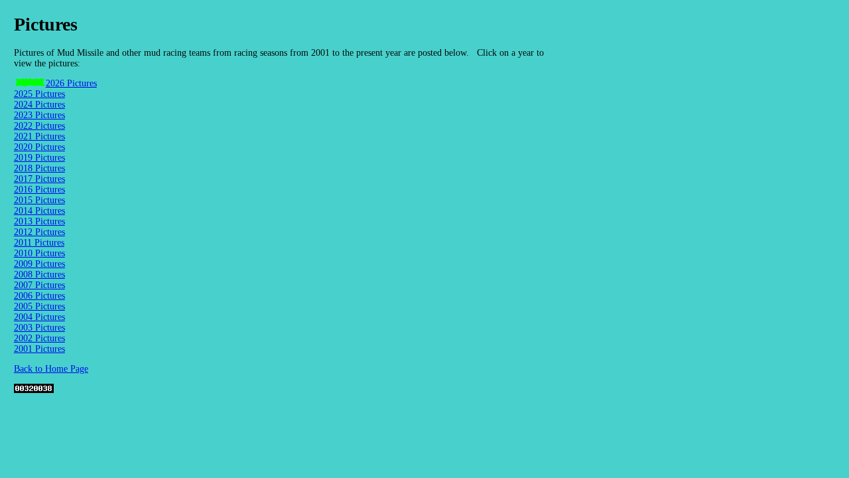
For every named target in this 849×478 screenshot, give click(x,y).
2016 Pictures (39, 190)
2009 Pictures (39, 264)
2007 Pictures (39, 285)
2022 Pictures (39, 126)
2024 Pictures (39, 105)
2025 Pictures (39, 94)
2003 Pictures (39, 328)
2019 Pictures (39, 158)
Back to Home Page (51, 369)
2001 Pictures (39, 349)
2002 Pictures (39, 338)
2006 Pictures (39, 296)
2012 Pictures (39, 232)
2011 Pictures (39, 243)
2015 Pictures (39, 200)
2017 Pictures (39, 179)
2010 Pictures (39, 253)
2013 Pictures (39, 221)
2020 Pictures (39, 147)
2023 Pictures (39, 115)
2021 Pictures (39, 136)
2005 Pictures (39, 306)
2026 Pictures (71, 83)
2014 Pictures (39, 211)
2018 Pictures (39, 168)
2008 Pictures (39, 274)
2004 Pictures (39, 317)
